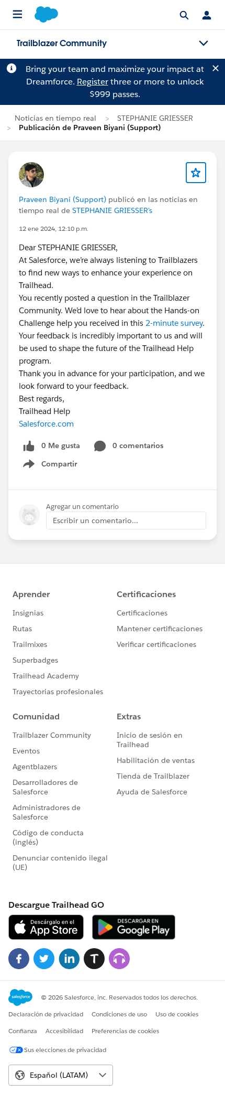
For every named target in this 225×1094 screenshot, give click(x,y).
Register (92, 81)
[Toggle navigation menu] (203, 43)
